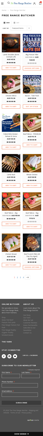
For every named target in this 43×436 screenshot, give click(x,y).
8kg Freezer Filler (32, 54)
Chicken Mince (11, 96)
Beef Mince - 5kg (32, 213)
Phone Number (8, 381)
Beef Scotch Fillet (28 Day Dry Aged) (32, 255)
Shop (4, 317)
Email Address (8, 391)
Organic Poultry (7, 332)
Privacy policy (27, 413)
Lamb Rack (11, 174)
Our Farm (26, 318)
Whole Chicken (31, 174)
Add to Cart (11, 68)
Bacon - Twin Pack (32, 96)
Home (4, 10)
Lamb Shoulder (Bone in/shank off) (11, 55)
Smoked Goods (7, 335)
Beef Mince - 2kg (11, 213)
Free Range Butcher (17, 10)
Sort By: (6, 28)
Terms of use (15, 413)
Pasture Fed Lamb (8, 322)
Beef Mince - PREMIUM (32, 134)
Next (27, 277)
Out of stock (32, 106)
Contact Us (27, 333)
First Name (7, 372)
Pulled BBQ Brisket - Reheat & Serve (11, 135)
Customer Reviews (30, 323)
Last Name (26, 372)
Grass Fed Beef (7, 320)
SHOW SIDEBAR (20, 434)
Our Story (26, 315)
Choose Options (32, 68)
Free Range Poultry (9, 330)
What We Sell (28, 320)
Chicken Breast (11, 254)
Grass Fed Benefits (30, 325)
